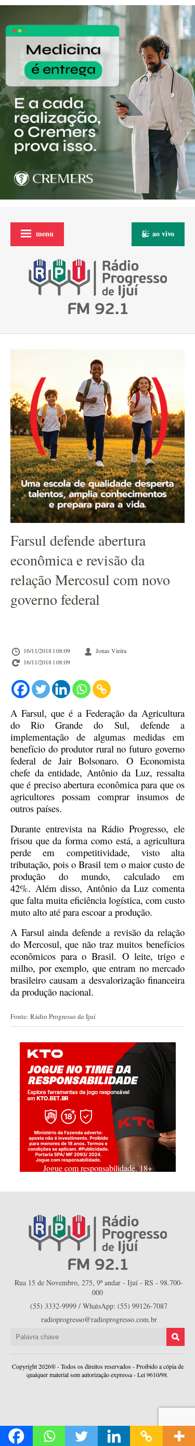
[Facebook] (20, 689)
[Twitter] (41, 689)
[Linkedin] (61, 689)
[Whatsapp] (81, 689)
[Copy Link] (102, 689)
